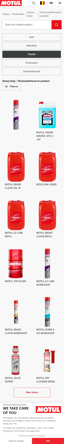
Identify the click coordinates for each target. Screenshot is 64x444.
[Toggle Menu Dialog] (60, 3)
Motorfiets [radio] (31, 45)
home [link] (5, 14)
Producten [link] (18, 14)
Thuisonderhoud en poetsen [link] (50, 14)
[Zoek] (56, 24)
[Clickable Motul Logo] (11, 3)
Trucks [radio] (32, 54)
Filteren (14, 86)
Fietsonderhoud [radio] (31, 71)
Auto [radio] (31, 37)
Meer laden (32, 392)
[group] (32, 54)
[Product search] (34, 2)
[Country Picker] (42, 3)
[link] (16, 129)
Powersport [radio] (32, 63)
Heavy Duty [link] (30, 14)
